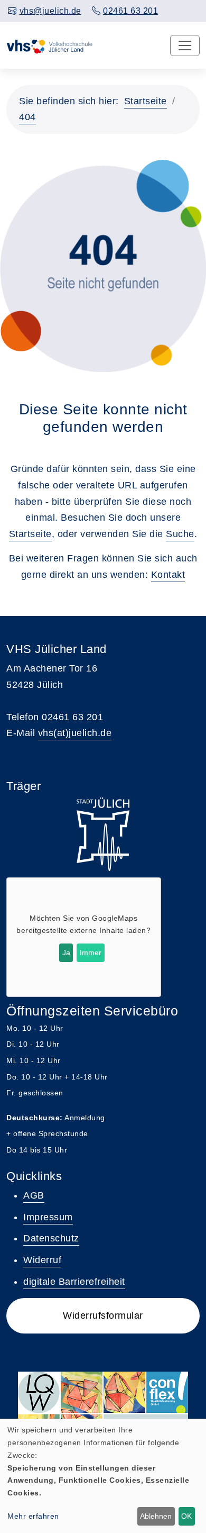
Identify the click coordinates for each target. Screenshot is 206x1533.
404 (27, 117)
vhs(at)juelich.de (75, 733)
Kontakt (168, 574)
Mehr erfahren (33, 1516)
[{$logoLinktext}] (55, 45)
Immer (90, 952)
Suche (180, 534)
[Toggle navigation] (185, 45)
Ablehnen (156, 1516)
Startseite (145, 101)
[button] (103, 1316)
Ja (66, 952)
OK (186, 1516)
